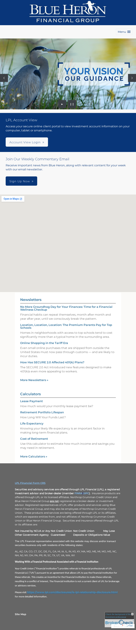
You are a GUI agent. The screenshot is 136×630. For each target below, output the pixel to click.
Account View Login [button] (25, 142)
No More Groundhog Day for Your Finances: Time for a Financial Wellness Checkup (66, 308)
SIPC (86, 493)
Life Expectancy (31, 423)
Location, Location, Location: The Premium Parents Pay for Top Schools (66, 326)
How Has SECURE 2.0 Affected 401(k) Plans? (52, 362)
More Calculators (33, 456)
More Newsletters (34, 380)
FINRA (78, 493)
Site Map (20, 614)
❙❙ (72, 104)
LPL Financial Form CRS (30, 483)
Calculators (30, 394)
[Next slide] (132, 78)
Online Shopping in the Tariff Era (44, 343)
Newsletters (30, 300)
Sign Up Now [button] (19, 181)
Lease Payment (31, 401)
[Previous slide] (4, 78)
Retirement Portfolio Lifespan (42, 412)
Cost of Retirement (34, 438)
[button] (124, 32)
